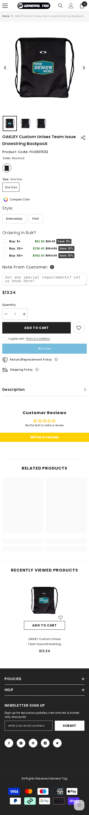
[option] (44, 618)
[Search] (60, 5)
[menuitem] (9, 123)
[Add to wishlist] (78, 328)
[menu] (5, 5)
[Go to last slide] (5, 68)
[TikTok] (45, 743)
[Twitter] (57, 743)
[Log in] (70, 5)
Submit (69, 725)
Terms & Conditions (38, 338)
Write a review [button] (44, 437)
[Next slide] (84, 68)
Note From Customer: (25, 267)
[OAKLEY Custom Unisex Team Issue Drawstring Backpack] (44, 600)
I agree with (16, 339)
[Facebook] (9, 743)
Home (5, 16)
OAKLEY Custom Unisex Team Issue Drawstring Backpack (44, 642)
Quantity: (9, 305)
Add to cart (36, 327)
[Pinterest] (33, 743)
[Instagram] (21, 743)
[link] (22, 541)
